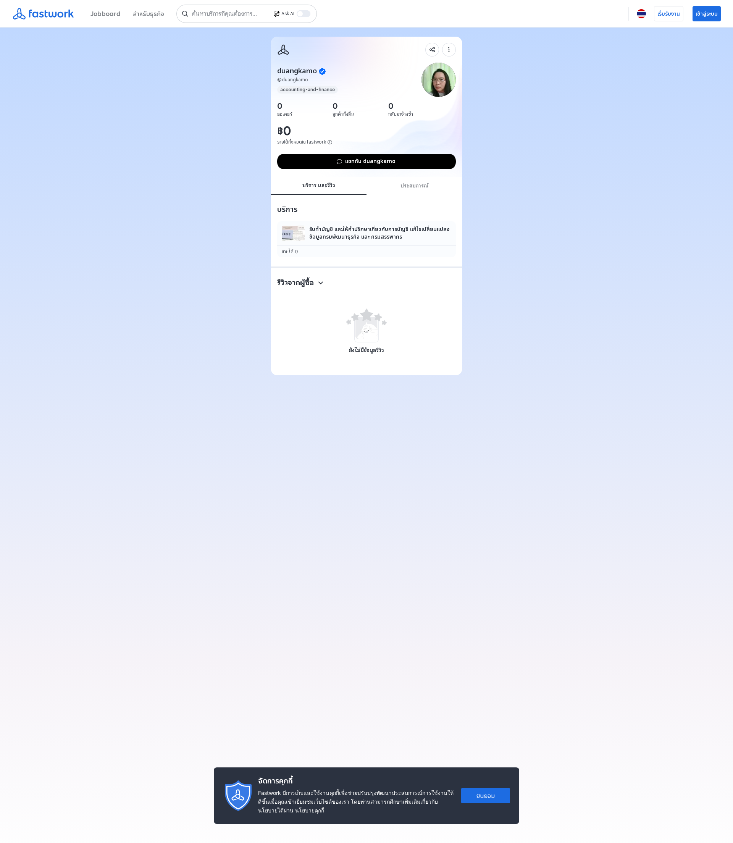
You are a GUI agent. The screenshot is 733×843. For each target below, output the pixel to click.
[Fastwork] (283, 50)
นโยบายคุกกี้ (309, 810)
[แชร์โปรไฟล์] (432, 50)
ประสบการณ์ (414, 185)
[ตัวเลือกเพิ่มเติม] (449, 50)
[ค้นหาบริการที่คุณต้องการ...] (185, 14)
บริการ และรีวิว (318, 185)
